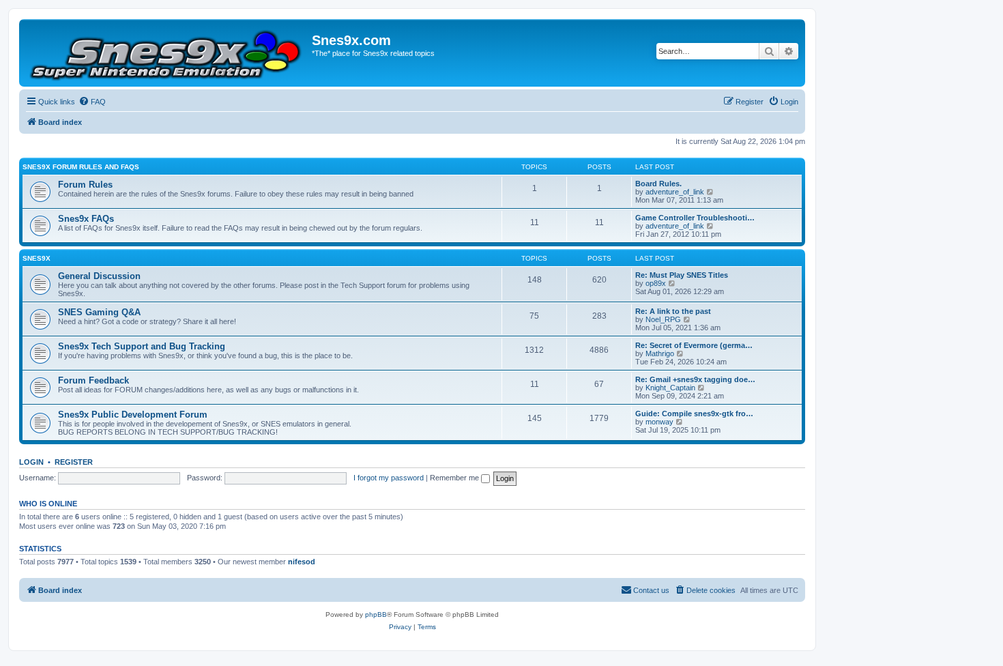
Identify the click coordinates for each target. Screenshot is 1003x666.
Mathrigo (659, 353)
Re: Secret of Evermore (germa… (694, 345)
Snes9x (36, 258)
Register (74, 462)
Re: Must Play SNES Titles (681, 275)
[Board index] (167, 53)
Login (31, 462)
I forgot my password (388, 478)
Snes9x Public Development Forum (132, 414)
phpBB (376, 614)
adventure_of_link (674, 192)
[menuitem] (92, 101)
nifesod (301, 562)
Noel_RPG (663, 319)
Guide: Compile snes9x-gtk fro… (694, 413)
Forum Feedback (93, 380)
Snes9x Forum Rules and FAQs (81, 167)
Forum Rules (85, 184)
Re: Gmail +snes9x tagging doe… (695, 379)
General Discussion (99, 276)
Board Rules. (658, 183)
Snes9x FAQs (86, 219)
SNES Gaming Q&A (99, 312)
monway (659, 422)
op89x (655, 283)
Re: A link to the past (673, 311)
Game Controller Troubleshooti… (695, 218)
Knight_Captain (670, 387)
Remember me (455, 478)
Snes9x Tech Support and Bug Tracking (141, 346)
